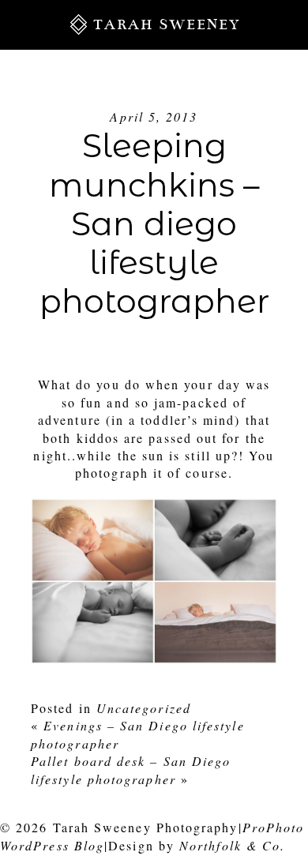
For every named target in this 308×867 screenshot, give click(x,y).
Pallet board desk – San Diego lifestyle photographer (131, 769)
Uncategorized (143, 708)
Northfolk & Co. (232, 845)
